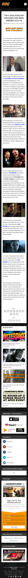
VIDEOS (15, 573)
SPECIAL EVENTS (8, 573)
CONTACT (15, 574)
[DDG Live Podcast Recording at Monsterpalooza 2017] (14, 336)
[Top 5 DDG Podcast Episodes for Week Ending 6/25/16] (14, 376)
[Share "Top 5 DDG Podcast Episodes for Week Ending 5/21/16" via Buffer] (23, 311)
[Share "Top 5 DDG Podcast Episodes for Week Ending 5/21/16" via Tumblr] (14, 311)
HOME (5, 571)
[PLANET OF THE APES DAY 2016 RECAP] (14, 396)
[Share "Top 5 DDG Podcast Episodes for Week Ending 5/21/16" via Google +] (11, 311)
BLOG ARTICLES (20, 571)
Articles (13, 23)
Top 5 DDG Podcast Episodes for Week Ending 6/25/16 (13, 385)
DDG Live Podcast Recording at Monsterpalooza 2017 (11, 344)
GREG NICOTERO (20, 124)
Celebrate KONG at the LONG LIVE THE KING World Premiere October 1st (13, 365)
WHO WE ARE (8, 574)
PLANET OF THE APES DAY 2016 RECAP (13, 403)
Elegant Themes (14, 567)
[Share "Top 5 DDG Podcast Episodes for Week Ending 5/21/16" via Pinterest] (17, 311)
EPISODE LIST (11, 571)
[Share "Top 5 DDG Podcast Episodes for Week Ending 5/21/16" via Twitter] (8, 311)
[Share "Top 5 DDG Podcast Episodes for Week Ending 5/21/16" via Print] (17, 314)
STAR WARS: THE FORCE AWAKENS (14, 78)
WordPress (14, 569)
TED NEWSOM (13, 173)
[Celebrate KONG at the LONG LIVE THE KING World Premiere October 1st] (14, 355)
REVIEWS (21, 573)
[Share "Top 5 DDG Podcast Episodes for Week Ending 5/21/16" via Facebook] (5, 311)
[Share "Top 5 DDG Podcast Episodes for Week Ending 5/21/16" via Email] (14, 314)
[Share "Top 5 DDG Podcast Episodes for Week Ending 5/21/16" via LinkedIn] (20, 311)
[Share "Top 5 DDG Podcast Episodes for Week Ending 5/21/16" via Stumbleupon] (11, 314)
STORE (21, 574)
